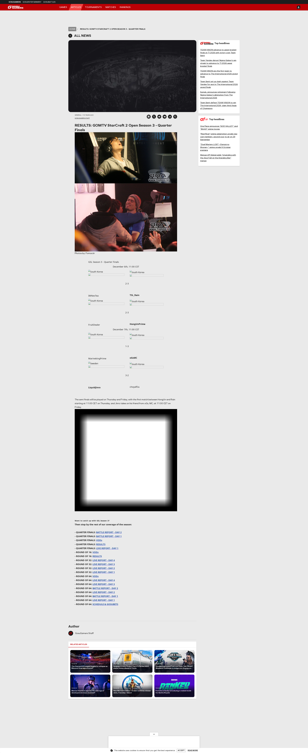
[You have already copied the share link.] (175, 117)
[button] (149, 117)
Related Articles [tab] (78, 644)
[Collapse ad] (154, 734)
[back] (70, 36)
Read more (193, 750)
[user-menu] (298, 7)
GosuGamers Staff (84, 633)
